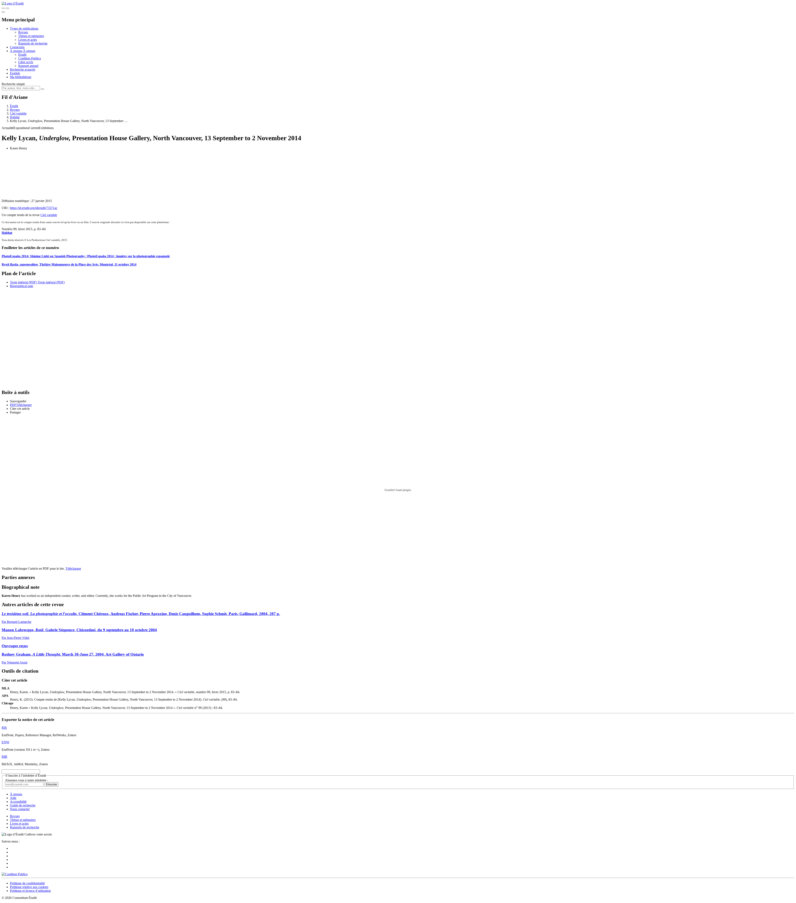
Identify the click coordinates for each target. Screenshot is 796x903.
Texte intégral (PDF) (23, 282)
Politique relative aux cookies (29, 887)
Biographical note (21, 286)
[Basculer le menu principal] (3, 12)
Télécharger (73, 568)
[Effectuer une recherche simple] (3, 8)
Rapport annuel (28, 66)
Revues (23, 32)
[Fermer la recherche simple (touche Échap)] (7, 8)
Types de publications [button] (24, 28)
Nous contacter (20, 809)
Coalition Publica (29, 58)
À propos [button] (16, 51)
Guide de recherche (22, 805)
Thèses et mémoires (31, 36)
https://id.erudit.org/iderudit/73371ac (33, 208)
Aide (13, 798)
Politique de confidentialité (27, 883)
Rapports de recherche (32, 43)
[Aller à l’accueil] (13, 3)
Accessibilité (18, 801)
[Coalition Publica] (15, 874)
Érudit (22, 54)
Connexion (17, 47)
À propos (29, 51)
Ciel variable (18, 113)
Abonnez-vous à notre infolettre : (26, 780)
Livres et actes (27, 39)
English (15, 73)
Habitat (14, 117)
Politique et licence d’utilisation (30, 890)
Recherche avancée (22, 69)
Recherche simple (13, 84)
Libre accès (25, 62)
